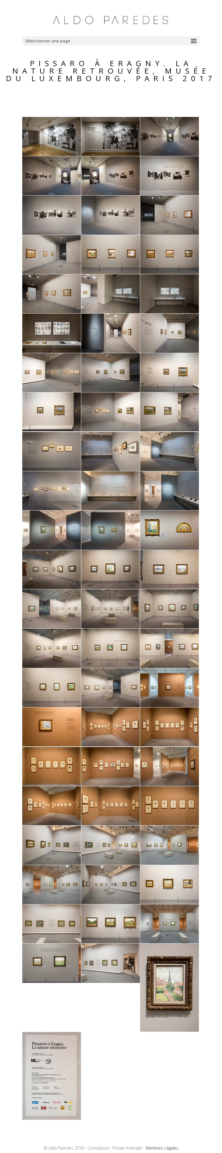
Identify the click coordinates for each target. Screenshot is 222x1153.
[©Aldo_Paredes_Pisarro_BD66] (169, 1030)
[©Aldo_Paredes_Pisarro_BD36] (169, 587)
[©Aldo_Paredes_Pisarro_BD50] (110, 784)
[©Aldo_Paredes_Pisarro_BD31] (51, 548)
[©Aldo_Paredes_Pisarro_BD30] (169, 508)
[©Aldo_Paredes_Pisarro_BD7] (51, 233)
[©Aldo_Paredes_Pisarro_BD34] (51, 587)
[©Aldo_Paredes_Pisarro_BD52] (51, 823)
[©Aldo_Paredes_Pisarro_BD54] (169, 823)
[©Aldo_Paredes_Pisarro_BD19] (51, 390)
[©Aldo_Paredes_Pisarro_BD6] (169, 193)
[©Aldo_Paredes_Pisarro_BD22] (51, 430)
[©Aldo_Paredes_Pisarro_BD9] (169, 233)
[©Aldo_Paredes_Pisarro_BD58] (51, 902)
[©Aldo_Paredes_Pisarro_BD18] (169, 351)
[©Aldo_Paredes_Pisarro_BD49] (51, 784)
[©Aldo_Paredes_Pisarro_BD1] (51, 154)
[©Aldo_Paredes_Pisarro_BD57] (169, 863)
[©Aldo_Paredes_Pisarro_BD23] (110, 430)
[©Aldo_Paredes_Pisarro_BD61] (51, 942)
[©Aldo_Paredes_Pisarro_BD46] (51, 745)
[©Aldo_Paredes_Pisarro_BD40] (51, 666)
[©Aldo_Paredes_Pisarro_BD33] (169, 548)
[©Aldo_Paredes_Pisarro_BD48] (169, 745)
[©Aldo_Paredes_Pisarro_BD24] (169, 430)
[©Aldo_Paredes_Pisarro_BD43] (51, 705)
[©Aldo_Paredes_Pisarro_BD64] (51, 981)
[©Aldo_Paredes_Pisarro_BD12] (169, 272)
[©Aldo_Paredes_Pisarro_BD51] (169, 784)
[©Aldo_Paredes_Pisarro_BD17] (110, 351)
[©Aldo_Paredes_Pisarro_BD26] (110, 469)
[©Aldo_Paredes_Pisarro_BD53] (110, 823)
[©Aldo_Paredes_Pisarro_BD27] (169, 469)
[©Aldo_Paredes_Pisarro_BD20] (110, 390)
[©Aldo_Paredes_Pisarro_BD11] (110, 272)
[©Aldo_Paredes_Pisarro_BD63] (169, 942)
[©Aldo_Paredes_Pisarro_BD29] (110, 508)
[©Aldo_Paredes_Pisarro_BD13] (51, 311)
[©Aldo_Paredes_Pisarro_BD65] (110, 981)
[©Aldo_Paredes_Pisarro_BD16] (51, 351)
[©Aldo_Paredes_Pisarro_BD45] (169, 705)
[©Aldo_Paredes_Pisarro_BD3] (169, 154)
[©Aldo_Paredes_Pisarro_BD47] (110, 745)
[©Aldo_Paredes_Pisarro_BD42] (169, 666)
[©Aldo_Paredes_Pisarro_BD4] (51, 193)
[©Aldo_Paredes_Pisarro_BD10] (51, 272)
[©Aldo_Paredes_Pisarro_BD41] (110, 666)
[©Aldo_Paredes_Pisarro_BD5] (110, 193)
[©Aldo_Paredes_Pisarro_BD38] (110, 626)
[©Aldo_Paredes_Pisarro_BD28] (51, 508)
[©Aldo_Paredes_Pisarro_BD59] (110, 902)
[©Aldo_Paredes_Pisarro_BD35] (110, 587)
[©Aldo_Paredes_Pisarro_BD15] (169, 311)
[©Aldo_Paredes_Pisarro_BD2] (110, 154)
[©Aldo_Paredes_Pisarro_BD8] (110, 233)
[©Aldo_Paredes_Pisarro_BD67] (51, 1118)
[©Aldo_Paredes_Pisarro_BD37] (51, 626)
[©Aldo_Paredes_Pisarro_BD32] (110, 548)
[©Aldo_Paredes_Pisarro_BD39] (169, 626)
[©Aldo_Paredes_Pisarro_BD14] (110, 311)
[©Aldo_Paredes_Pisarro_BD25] (51, 469)
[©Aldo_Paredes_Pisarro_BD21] (169, 390)
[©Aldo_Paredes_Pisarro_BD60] (169, 902)
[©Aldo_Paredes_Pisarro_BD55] (51, 863)
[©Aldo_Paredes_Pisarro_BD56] (110, 863)
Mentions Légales (162, 1148)
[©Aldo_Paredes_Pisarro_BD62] (110, 942)
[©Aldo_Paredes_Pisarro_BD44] (110, 705)
